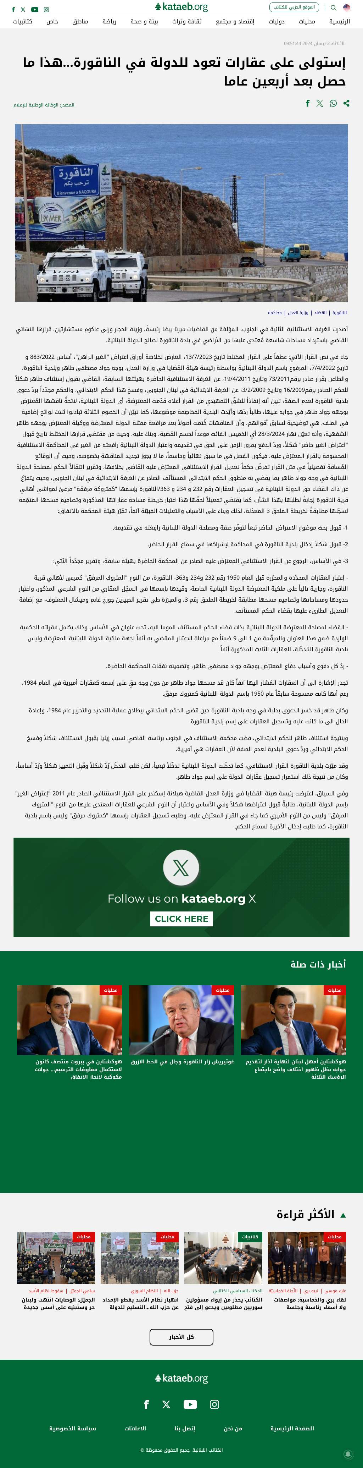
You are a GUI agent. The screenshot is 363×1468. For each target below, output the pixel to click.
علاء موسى (335, 1291)
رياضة (109, 21)
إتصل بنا (184, 1429)
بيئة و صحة (144, 21)
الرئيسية (339, 21)
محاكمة (275, 313)
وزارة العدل (298, 313)
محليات (307, 21)
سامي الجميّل (82, 1291)
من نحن (233, 1429)
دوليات (277, 21)
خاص (52, 21)
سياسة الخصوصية (72, 1429)
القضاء (320, 313)
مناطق (80, 21)
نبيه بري (310, 1291)
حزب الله (171, 1291)
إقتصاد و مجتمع (235, 21)
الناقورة (340, 313)
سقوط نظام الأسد (46, 1291)
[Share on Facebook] (308, 104)
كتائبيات (22, 21)
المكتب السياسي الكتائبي (237, 1291)
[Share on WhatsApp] (333, 104)
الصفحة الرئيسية (292, 1429)
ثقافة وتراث (187, 21)
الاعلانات (135, 1429)
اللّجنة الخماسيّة (283, 1291)
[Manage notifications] (348, 1454)
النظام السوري (144, 1291)
